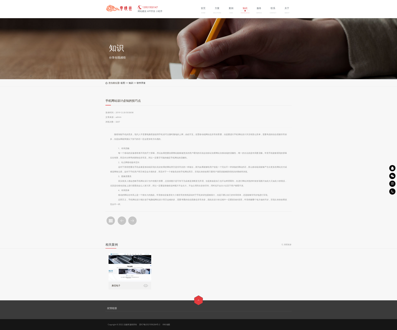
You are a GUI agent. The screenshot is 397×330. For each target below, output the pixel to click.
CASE (231, 13)
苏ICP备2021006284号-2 (149, 324)
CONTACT (273, 13)
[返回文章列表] (111, 220)
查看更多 (288, 244)
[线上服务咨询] (392, 168)
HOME (203, 13)
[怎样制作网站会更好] (122, 220)
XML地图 (166, 324)
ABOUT (287, 13)
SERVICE (259, 13)
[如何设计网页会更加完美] (132, 220)
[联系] (392, 184)
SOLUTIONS (217, 13)
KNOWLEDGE (245, 13)
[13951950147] (392, 191)
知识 (131, 82)
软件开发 (141, 82)
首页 (123, 82)
